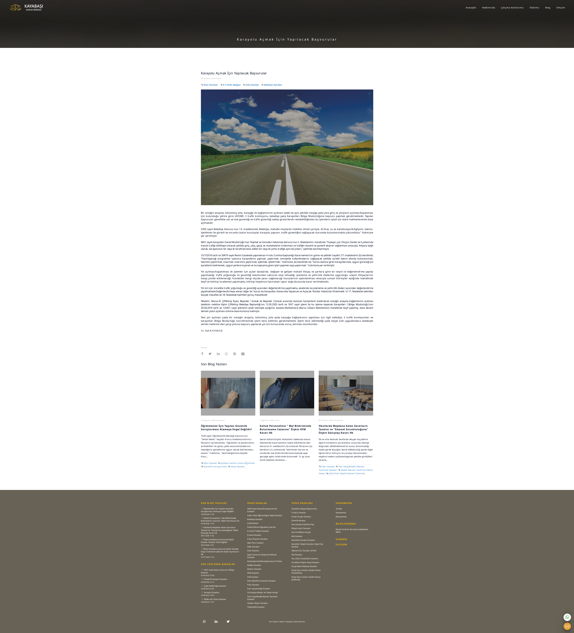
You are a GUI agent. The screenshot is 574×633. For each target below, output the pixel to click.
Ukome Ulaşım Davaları (257, 603)
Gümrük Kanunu (298, 520)
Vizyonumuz (341, 512)
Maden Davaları (254, 565)
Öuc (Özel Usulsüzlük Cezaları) (304, 558)
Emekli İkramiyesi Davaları (215, 579)
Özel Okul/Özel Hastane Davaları (261, 581)
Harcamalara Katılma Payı (302, 524)
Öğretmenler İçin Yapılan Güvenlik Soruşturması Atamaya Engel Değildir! (226, 427)
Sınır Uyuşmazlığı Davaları (258, 588)
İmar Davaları (211, 84)
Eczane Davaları (254, 535)
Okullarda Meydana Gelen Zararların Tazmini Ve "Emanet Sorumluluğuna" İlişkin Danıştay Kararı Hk (219, 530)
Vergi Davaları (237, 466)
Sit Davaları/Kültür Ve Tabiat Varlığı (262, 592)
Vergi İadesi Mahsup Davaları (304, 566)
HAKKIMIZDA (344, 503)
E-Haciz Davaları (298, 512)
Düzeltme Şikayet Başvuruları (304, 508)
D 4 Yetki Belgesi (232, 84)
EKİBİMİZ (341, 539)
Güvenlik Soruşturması (216, 466)
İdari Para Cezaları (255, 543)
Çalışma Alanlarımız (512, 7)
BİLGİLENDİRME (346, 523)
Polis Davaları (253, 584)
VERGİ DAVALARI (302, 503)
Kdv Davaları (296, 536)
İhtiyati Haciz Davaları (301, 528)
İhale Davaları (253, 546)
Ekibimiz (534, 7)
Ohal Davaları (253, 573)
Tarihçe (339, 508)
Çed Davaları (252, 523)
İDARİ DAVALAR (257, 503)
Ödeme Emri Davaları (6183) (303, 550)
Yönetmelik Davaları (256, 607)
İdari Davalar (210, 463)
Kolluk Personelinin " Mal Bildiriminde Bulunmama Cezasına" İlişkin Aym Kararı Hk (220, 519)
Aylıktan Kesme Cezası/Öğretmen (237, 463)
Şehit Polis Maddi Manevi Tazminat (347, 473)
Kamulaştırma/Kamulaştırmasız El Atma (264, 561)
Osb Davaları (252, 84)
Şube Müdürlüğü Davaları (215, 586)
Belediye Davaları (273, 84)
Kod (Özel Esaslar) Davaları (303, 540)
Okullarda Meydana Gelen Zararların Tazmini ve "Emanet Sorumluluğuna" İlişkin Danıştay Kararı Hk (343, 429)
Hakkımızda (488, 7)
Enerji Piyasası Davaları (257, 539)
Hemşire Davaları (211, 592)
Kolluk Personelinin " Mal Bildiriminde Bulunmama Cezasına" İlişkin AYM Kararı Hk (285, 429)
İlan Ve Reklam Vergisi (301, 532)
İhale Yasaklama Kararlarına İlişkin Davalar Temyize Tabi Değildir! (217, 541)
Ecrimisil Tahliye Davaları (258, 531)
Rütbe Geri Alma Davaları (215, 599)
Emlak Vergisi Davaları (301, 516)
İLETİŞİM (341, 544)
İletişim (560, 7)
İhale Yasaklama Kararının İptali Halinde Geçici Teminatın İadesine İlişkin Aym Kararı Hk (220, 552)
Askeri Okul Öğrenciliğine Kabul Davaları (264, 515)
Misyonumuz (341, 516)
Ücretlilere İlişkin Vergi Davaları (305, 562)
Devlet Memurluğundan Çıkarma (261, 527)
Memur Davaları (254, 569)
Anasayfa (471, 7)
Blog (547, 7)
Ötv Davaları (296, 554)
